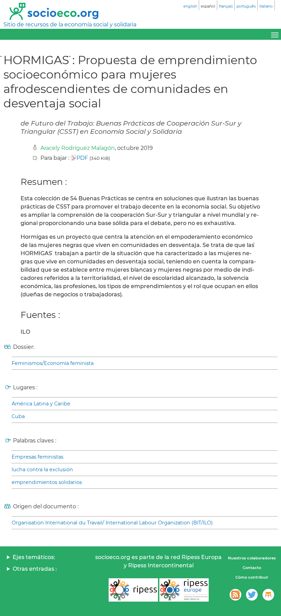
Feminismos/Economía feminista (53, 363)
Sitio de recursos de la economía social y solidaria (69, 24)
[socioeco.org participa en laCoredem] (268, 595)
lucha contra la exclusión (42, 469)
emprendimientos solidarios (47, 482)
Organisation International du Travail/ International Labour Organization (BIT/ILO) (112, 523)
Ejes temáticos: (34, 557)
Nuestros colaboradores (252, 558)
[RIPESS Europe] (184, 590)
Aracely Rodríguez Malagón (77, 148)
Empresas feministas (37, 457)
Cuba (18, 416)
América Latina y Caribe (41, 404)
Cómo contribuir (251, 577)
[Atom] (235, 595)
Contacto (252, 567)
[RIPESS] (133, 590)
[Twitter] (252, 595)
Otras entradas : (35, 569)
